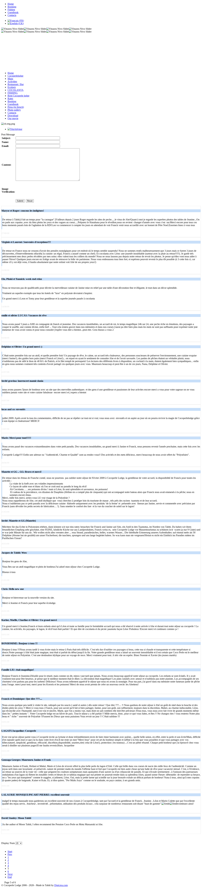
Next (10, 874)
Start (10, 851)
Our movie (13, 118)
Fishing (11, 9)
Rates (10, 98)
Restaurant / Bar (16, 84)
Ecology (12, 87)
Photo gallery (14, 110)
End (10, 877)
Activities (12, 81)
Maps (10, 78)
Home (11, 4)
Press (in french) (16, 107)
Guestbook (13, 12)
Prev (10, 854)
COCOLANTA (16, 90)
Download (13, 115)
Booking (12, 6)
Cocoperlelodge (15, 75)
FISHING (13, 92)
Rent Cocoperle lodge (18, 95)
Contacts (12, 15)
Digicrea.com (61, 885)
